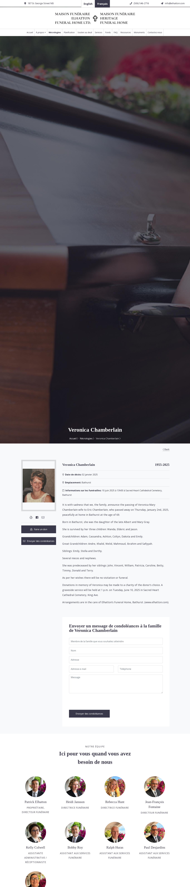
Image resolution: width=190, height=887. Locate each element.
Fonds (108, 32)
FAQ (116, 32)
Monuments (139, 32)
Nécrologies (55, 32)
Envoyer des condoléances (39, 541)
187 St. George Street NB (40, 3)
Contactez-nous (155, 32)
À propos (40, 32)
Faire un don (39, 529)
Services (98, 32)
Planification (69, 32)
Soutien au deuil (85, 32)
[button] (31, 517)
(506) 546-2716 (141, 3)
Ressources (125, 32)
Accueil (30, 32)
